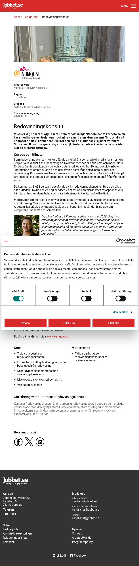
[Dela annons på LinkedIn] (41, 445)
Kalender (8, 542)
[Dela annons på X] (30, 445)
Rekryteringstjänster (15, 537)
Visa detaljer (120, 311)
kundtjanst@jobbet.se (85, 509)
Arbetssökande (81, 537)
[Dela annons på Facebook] (19, 445)
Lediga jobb (31, 17)
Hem (17, 17)
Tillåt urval (69, 322)
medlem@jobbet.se (84, 501)
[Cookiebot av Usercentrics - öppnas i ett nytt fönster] (119, 241)
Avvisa (25, 322)
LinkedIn (61, 555)
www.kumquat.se (57, 336)
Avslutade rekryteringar (17, 533)
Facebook (80, 555)
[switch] (52, 298)
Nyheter (77, 529)
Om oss (77, 533)
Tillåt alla (113, 322)
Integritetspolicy (82, 542)
